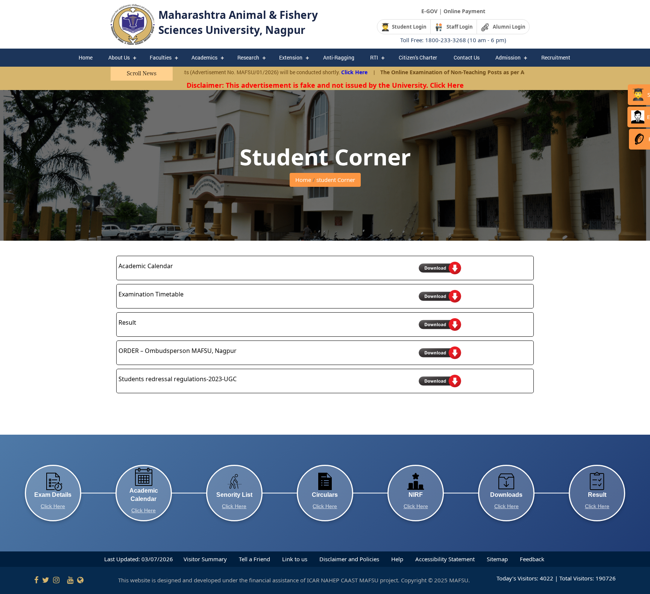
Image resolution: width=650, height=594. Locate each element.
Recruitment (555, 57)
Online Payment (464, 11)
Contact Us (467, 57)
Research (248, 57)
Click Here (327, 72)
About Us (119, 57)
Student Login (408, 26)
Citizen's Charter (418, 57)
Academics (204, 57)
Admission (508, 57)
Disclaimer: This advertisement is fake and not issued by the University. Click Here (325, 85)
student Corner (335, 179)
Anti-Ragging (338, 57)
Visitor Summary (206, 559)
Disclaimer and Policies (350, 559)
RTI (374, 57)
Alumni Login (507, 26)
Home (86, 57)
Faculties (161, 57)
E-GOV (429, 11)
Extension (290, 57)
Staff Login (458, 26)
